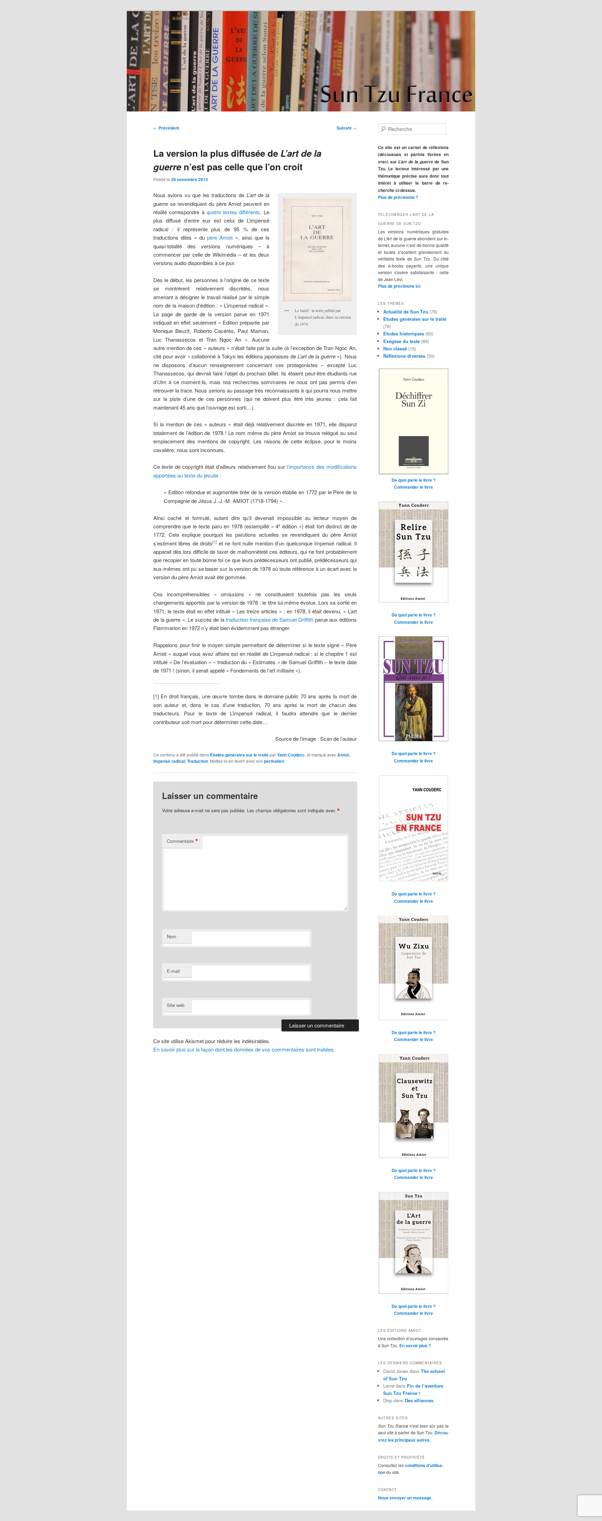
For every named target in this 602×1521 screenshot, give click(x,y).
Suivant (347, 128)
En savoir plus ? (415, 1345)
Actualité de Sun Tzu (405, 311)
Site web (175, 1005)
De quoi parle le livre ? (413, 480)
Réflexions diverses (404, 355)
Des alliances (419, 1400)
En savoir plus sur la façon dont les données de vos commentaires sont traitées (243, 1049)
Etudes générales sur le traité (239, 755)
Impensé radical (169, 761)
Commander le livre (413, 487)
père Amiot (220, 237)
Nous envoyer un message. (405, 1498)
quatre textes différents (233, 212)
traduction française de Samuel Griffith (269, 619)
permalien (274, 761)
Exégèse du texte (401, 341)
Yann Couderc (291, 755)
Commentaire (182, 841)
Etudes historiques (403, 333)
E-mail (173, 971)
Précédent (166, 128)
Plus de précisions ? (398, 197)
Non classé (395, 348)
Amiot (343, 755)
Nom (171, 936)
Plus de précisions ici (399, 286)
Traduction (197, 761)
